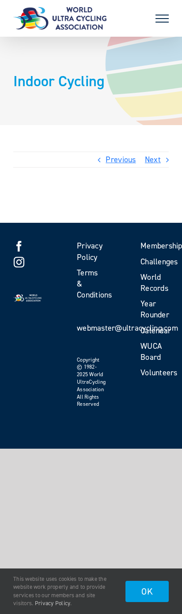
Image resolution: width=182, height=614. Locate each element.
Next (153, 159)
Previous (121, 159)
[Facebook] (19, 246)
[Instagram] (19, 262)
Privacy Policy (53, 603)
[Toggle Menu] (162, 19)
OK (147, 591)
